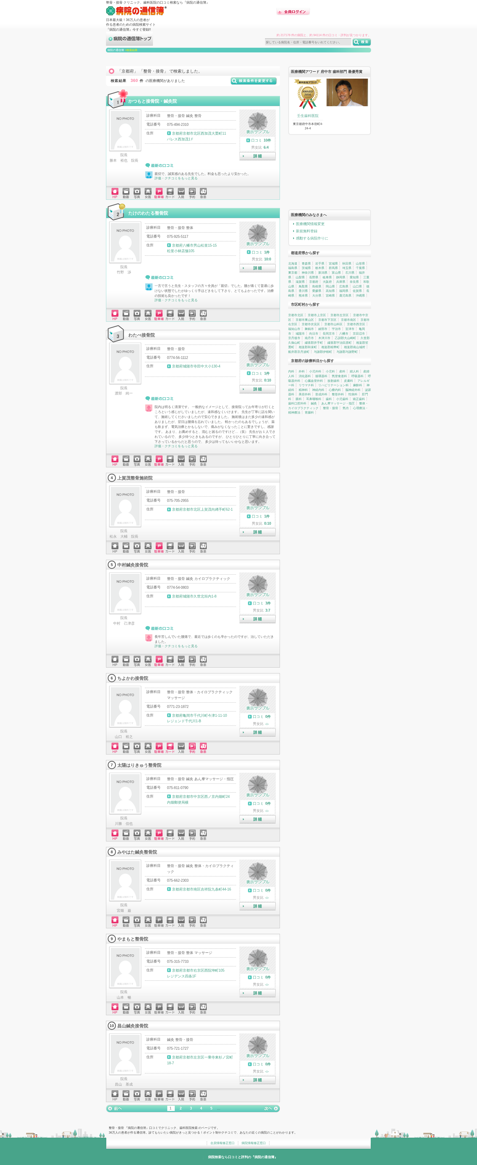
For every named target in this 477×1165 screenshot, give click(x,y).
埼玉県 (346, 268)
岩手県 (319, 263)
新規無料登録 (306, 231)
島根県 (316, 286)
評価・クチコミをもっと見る (176, 178)
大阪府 (327, 281)
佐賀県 (357, 290)
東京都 (292, 272)
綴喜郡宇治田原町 (339, 342)
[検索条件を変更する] (253, 83)
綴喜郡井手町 (314, 342)
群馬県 (333, 268)
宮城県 (333, 263)
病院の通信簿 (115, 50)
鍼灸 (314, 403)
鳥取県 (303, 286)
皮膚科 (348, 380)
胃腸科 (309, 412)
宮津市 (349, 328)
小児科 (330, 371)
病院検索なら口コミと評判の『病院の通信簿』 (243, 1157)
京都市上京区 (317, 315)
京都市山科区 (333, 324)
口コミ (256, 140)
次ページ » (271, 1108)
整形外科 (338, 394)
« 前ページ (114, 1108)
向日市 (313, 333)
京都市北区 (295, 315)
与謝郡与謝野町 (347, 351)
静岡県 (340, 277)
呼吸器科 (357, 376)
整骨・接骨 (330, 408)
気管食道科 (339, 376)
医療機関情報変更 (310, 224)
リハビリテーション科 (333, 385)
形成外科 (321, 394)
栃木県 (319, 268)
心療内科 (335, 389)
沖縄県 (360, 295)
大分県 (316, 295)
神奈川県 (308, 272)
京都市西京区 (356, 324)
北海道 (292, 263)
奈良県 (354, 281)
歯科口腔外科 (297, 403)
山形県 (360, 263)
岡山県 (330, 286)
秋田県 (346, 263)
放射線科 (333, 380)
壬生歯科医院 (308, 116)
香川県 (303, 290)
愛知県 (354, 277)
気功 (346, 408)
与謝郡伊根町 (323, 351)
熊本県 (303, 295)
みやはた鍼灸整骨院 (137, 851)
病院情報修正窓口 (254, 1143)
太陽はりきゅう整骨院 (139, 765)
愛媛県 (316, 290)
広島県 (343, 286)
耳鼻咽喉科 (313, 399)
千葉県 (360, 268)
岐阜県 (327, 277)
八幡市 (343, 333)
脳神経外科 (353, 389)
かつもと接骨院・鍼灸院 (152, 100)
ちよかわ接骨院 (132, 678)
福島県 (292, 268)
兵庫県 (340, 281)
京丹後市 (294, 338)
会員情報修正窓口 (222, 1143)
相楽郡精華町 (330, 347)
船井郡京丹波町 (298, 351)
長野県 (313, 277)
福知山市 (294, 328)
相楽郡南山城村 (354, 347)
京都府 (313, 281)
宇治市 (336, 328)
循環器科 (321, 376)
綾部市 (322, 328)
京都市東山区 (305, 319)
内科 (291, 371)
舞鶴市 (309, 328)
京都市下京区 (327, 319)
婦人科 (354, 371)
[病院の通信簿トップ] (129, 43)
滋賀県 (300, 281)
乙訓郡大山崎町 (345, 338)
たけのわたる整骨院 (148, 212)
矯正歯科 (359, 399)
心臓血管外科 (314, 380)
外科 (302, 371)
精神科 (303, 389)
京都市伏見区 (311, 324)
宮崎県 (330, 295)
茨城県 (306, 268)
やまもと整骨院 (132, 938)
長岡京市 (329, 333)
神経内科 (318, 389)
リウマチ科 (306, 385)
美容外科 (305, 394)
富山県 (336, 272)
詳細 (257, 156)
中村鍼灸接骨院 (132, 564)
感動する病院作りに (312, 238)
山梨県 (300, 277)
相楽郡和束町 (308, 347)
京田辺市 (359, 333)
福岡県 (343, 290)
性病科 (352, 394)
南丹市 (309, 338)
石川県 (349, 272)
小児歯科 (342, 399)
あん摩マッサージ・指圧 (338, 403)
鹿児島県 (345, 295)
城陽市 (300, 333)
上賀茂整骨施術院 (135, 477)
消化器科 (305, 376)
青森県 (306, 263)
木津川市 (324, 338)
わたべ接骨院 (141, 334)
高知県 (330, 290)
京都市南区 (348, 319)
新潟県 (322, 272)
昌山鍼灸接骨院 (132, 1025)
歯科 (329, 399)
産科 (342, 371)
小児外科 (315, 371)
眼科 (299, 399)
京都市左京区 (339, 315)
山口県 (357, 286)
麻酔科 (357, 385)
